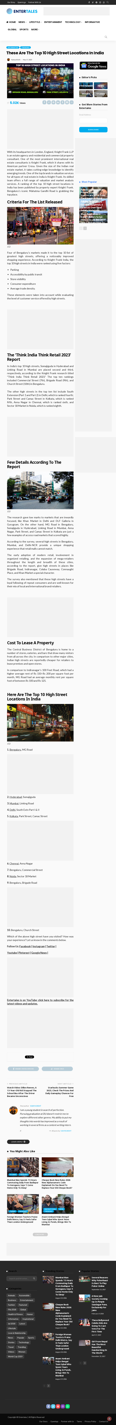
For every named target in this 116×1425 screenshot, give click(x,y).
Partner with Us (67, 1421)
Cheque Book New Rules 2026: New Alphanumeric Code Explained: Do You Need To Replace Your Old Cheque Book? (57, 1184)
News (22, 22)
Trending (25, 47)
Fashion (11, 1305)
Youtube (12, 952)
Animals (11, 1295)
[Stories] (101, 93)
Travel (12, 1211)
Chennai (14, 863)
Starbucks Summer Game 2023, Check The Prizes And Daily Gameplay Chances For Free (59, 1091)
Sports (24, 29)
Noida (12, 876)
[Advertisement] (76, 11)
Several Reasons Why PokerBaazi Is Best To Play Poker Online (100, 1281)
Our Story (11, 2)
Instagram (39, 946)
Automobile (24, 1295)
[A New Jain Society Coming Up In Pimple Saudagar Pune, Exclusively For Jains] (84, 1298)
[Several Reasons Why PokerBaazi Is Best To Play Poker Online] (84, 1279)
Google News (39, 952)
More (34, 29)
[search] (108, 2)
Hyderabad (15, 797)
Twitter (50, 946)
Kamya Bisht (15, 60)
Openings (22, 2)
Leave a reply (17, 1142)
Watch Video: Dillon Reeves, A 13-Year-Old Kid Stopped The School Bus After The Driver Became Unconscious (21, 1091)
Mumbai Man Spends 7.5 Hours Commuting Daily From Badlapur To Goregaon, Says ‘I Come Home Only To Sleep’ (22, 1184)
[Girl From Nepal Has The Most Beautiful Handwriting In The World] (84, 1343)
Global (12, 29)
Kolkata (13, 816)
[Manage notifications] (109, 1418)
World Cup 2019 (15, 1356)
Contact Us (103, 1421)
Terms (79, 1421)
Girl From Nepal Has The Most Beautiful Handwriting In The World (99, 1347)
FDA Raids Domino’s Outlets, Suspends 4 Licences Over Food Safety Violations (91, 206)
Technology (72, 22)
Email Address (85, 115)
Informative (92, 22)
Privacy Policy (90, 1421)
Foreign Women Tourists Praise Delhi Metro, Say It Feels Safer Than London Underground (22, 1219)
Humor (30, 1314)
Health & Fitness (15, 1314)
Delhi (12, 809)
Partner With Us (34, 2)
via (8, 246)
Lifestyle (34, 22)
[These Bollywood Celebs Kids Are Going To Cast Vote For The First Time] (84, 1322)
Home (12, 22)
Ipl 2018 (11, 1323)
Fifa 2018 (12, 1309)
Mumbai (14, 803)
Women (21, 1352)
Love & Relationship (17, 1333)
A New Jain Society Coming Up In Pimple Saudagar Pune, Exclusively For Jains (100, 1303)
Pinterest (24, 952)
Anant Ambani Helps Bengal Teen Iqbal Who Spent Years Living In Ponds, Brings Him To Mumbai (56, 1220)
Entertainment (53, 22)
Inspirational (50, 1209)
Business (12, 1300)
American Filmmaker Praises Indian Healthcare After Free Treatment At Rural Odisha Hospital (93, 195)
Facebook (25, 946)
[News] (101, 85)
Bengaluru (15, 749)
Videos (11, 1352)
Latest (22, 1323)
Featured (23, 1305)
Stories (13, 1174)
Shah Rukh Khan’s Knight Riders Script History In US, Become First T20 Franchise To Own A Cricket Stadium (93, 221)
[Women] (86, 93)
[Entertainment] (86, 85)
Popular (20, 1337)
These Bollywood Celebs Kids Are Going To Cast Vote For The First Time (100, 1326)
